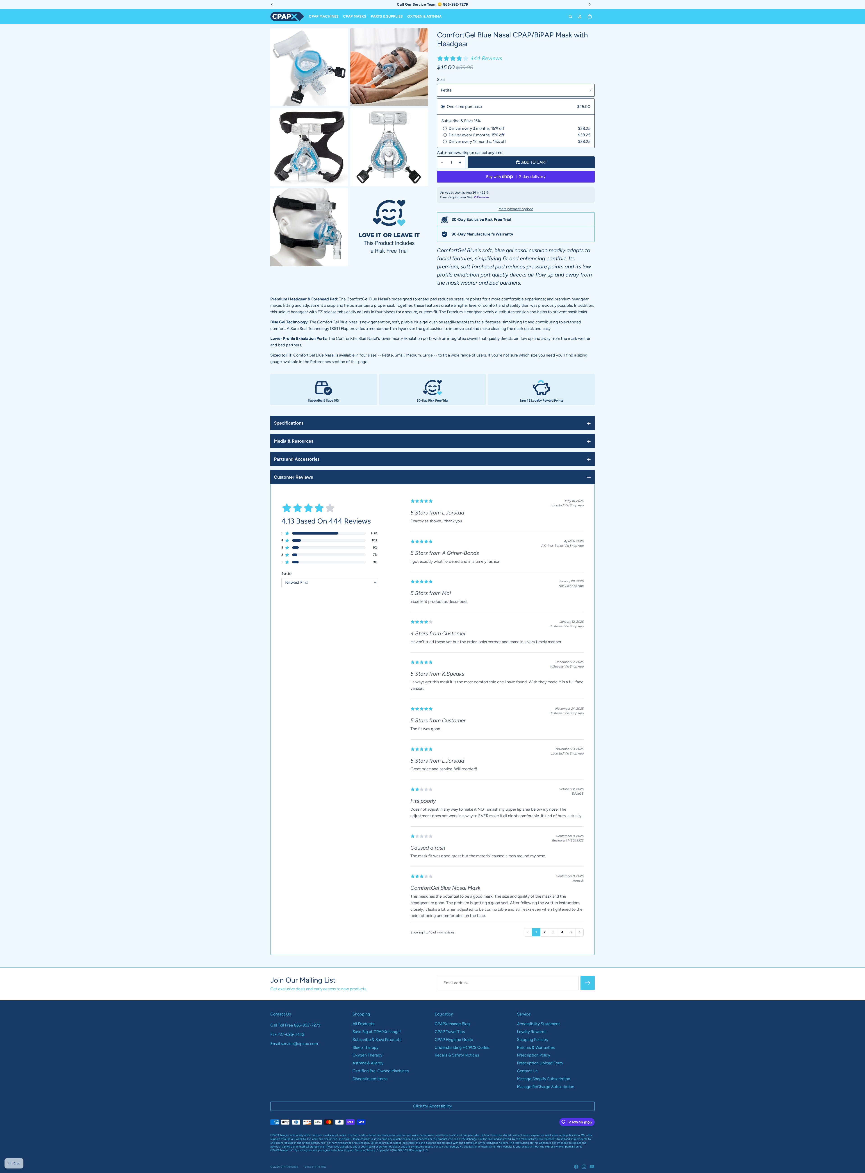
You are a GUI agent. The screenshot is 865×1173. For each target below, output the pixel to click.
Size (441, 79)
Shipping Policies (532, 1039)
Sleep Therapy (365, 1047)
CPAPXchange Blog (452, 1023)
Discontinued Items (370, 1078)
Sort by (286, 574)
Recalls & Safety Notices (457, 1055)
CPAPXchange (289, 1166)
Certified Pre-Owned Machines (381, 1070)
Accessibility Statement (538, 1023)
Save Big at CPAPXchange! (377, 1031)
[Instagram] (584, 1166)
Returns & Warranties (536, 1047)
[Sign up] (587, 983)
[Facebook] (576, 1166)
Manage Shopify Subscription (543, 1078)
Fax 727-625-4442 (287, 1034)
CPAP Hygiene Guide (454, 1039)
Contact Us (527, 1070)
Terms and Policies (314, 1166)
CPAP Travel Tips (450, 1031)
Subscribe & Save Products (377, 1039)
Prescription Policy (533, 1055)
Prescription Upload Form (540, 1063)
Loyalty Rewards (531, 1031)
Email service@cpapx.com (294, 1043)
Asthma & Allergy (368, 1063)
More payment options (516, 209)
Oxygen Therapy (367, 1055)
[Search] (570, 16)
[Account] (580, 16)
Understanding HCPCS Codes (462, 1047)
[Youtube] (592, 1166)
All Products (363, 1023)
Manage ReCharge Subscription (545, 1086)
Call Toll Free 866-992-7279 (295, 1025)
